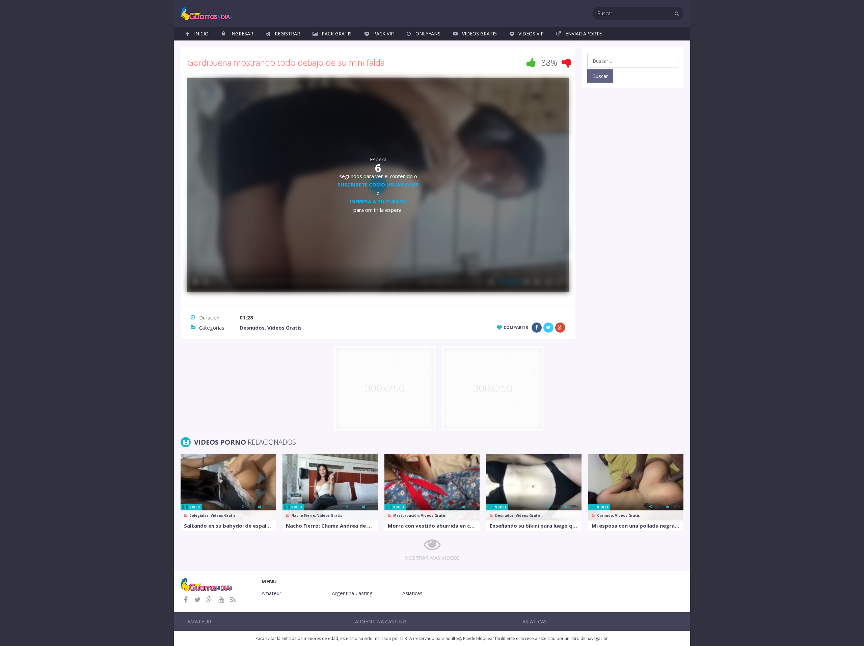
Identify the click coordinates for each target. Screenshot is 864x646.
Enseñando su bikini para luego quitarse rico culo (534, 525)
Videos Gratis (479, 33)
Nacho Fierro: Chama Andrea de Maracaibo (330, 525)
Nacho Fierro (303, 515)
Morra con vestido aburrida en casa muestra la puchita (432, 525)
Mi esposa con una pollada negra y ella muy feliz (636, 525)
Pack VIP (383, 33)
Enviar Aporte (583, 33)
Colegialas (199, 515)
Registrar (287, 33)
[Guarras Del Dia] (207, 12)
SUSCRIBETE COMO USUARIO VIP (378, 184)
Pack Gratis (337, 33)
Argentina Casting (352, 593)
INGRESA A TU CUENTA (378, 201)
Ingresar (241, 33)
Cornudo (605, 515)
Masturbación (406, 515)
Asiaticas (412, 593)
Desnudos (252, 327)
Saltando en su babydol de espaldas (228, 525)
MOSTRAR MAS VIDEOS (432, 557)
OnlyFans (427, 33)
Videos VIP (531, 33)
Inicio (201, 33)
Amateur (271, 593)
